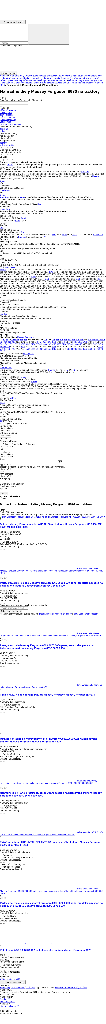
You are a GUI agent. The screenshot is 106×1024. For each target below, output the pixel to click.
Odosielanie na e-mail (11, 611)
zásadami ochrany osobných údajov (55, 614)
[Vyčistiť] (1, 106)
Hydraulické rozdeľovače (11, 78)
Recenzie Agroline (63, 987)
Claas (16, 83)
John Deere (48, 83)
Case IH (9, 83)
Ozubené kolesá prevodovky (44, 76)
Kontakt (16, 979)
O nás (2, 979)
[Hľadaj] (48, 34)
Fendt (35, 83)
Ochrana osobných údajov (23, 987)
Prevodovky (63, 76)
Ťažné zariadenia (31, 80)
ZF (68, 83)
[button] (53, 59)
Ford (40, 83)
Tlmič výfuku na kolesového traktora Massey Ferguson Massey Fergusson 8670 (47, 694)
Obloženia (74, 76)
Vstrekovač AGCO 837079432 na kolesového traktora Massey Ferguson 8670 (45, 950)
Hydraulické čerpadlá (50, 78)
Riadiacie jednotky (31, 78)
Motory (28, 76)
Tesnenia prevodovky (56, 80)
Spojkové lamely (14, 80)
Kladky (82, 76)
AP (101, 80)
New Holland (60, 83)
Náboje (42, 80)
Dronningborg (25, 83)
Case (2, 83)
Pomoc (9, 979)
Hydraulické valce (94, 76)
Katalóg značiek (79, 987)
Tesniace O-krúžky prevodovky (75, 78)
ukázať (4, 494)
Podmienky (5, 987)
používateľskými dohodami (86, 614)
